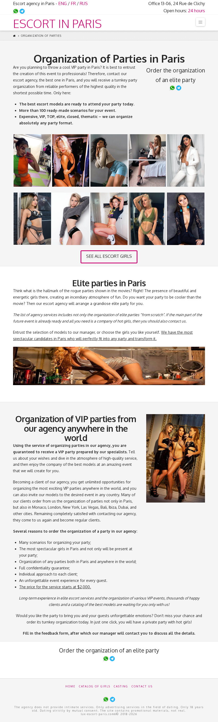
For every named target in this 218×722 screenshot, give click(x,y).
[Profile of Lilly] (32, 160)
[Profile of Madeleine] (147, 219)
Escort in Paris (57, 23)
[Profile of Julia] (109, 160)
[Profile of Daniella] (70, 219)
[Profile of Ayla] (185, 219)
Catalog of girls (94, 686)
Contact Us (142, 686)
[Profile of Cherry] (32, 219)
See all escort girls (109, 256)
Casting (121, 686)
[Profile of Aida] (109, 219)
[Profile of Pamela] (185, 160)
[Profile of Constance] (70, 160)
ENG (62, 3)
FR (73, 3)
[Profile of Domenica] (147, 160)
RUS (84, 3)
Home (70, 686)
